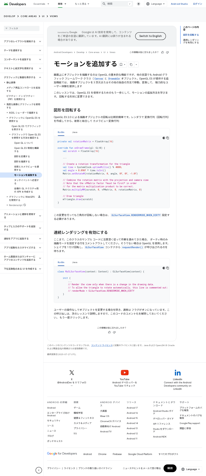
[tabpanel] (112, 172)
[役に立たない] (167, 52)
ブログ (50, 436)
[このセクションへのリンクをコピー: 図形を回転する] (84, 110)
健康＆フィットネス (84, 418)
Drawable (114, 78)
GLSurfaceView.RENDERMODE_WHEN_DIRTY (136, 215)
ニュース (51, 430)
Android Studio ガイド (163, 412)
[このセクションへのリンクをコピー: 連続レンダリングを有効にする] (111, 233)
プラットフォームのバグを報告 (191, 409)
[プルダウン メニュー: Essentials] (49, 4)
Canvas (98, 78)
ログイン (197, 3)
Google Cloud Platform (140, 454)
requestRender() (132, 247)
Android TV (106, 431)
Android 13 (132, 428)
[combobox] (117, 4)
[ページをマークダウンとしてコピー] (131, 64)
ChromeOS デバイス (110, 421)
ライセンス (69, 468)
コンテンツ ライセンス (101, 345)
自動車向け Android (110, 426)
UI (43, 16)
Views (54, 16)
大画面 (103, 411)
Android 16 (132, 412)
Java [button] (74, 132)
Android (51, 407)
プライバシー (80, 428)
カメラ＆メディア (83, 423)
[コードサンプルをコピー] (168, 138)
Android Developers (63, 52)
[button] (19, 41)
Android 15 (132, 418)
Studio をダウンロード (163, 430)
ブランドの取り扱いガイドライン (95, 468)
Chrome (102, 454)
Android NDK (159, 436)
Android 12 (132, 433)
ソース (50, 425)
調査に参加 (185, 428)
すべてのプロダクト (168, 454)
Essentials (39, 3)
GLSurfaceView (94, 247)
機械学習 (78, 412)
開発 (60, 3)
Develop (9, 16)
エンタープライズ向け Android (58, 414)
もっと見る (80, 3)
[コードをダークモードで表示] (164, 138)
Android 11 (132, 438)
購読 (170, 468)
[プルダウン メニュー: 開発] (66, 4)
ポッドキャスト (55, 441)
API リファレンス (161, 423)
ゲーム (77, 407)
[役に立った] (162, 52)
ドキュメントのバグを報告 (191, 416)
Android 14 (132, 423)
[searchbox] (21, 28)
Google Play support (190, 423)
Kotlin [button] (61, 132)
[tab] (61, 132)
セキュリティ (54, 420)
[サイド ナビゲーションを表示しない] (39, 470)
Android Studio (179, 3)
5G (75, 433)
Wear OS (104, 416)
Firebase (117, 454)
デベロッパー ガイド (163, 418)
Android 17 (132, 407)
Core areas (29, 16)
